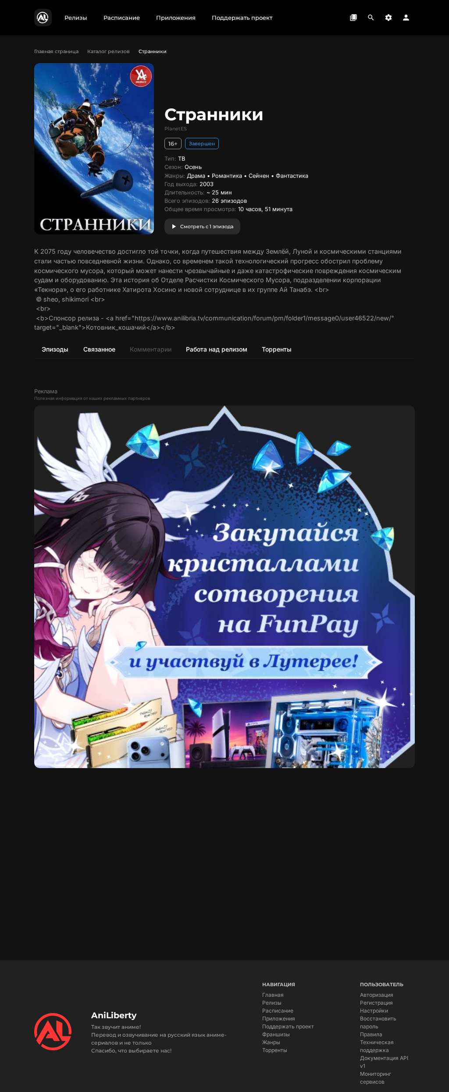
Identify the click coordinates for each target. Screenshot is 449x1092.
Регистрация (376, 1002)
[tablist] (224, 349)
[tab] (54, 349)
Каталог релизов (108, 51)
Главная (273, 994)
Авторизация (376, 994)
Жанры (271, 1042)
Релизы (272, 1002)
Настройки (374, 1010)
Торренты (274, 1050)
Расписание (277, 1010)
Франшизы (276, 1034)
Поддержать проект (288, 1026)
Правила (371, 1034)
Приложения (278, 1018)
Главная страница (56, 51)
